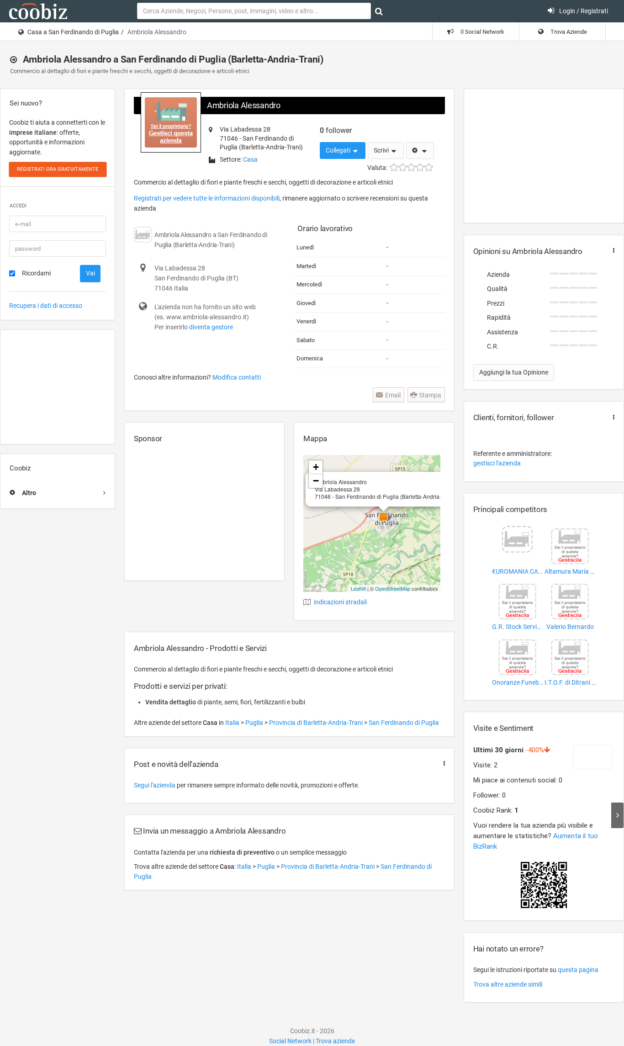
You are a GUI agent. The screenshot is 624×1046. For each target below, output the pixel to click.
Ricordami (36, 273)
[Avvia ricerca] (379, 11)
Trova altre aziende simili (507, 984)
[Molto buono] (420, 167)
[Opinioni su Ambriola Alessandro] (611, 251)
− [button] (316, 480)
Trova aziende (335, 1041)
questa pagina (578, 969)
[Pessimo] (394, 167)
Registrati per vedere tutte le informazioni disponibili (207, 198)
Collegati (339, 150)
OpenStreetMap (392, 588)
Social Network (290, 1041)
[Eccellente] (428, 167)
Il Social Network (481, 31)
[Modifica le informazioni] (420, 150)
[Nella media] (411, 167)
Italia (233, 722)
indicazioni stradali (340, 602)
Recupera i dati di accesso (45, 305)
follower (336, 130)
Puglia (254, 722)
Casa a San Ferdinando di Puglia (73, 32)
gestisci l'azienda (497, 463)
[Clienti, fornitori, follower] (611, 417)
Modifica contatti (236, 377)
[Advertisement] (57, 387)
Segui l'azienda (154, 785)
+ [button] (316, 467)
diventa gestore (211, 327)
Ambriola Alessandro (243, 105)
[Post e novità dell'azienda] (442, 763)
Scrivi (382, 150)
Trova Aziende (568, 31)
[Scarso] (402, 167)
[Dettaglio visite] (617, 815)
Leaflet (358, 588)
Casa (250, 159)
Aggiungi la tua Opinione (513, 372)
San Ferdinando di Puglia (404, 722)
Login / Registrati (583, 11)
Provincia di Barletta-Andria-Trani (316, 722)
